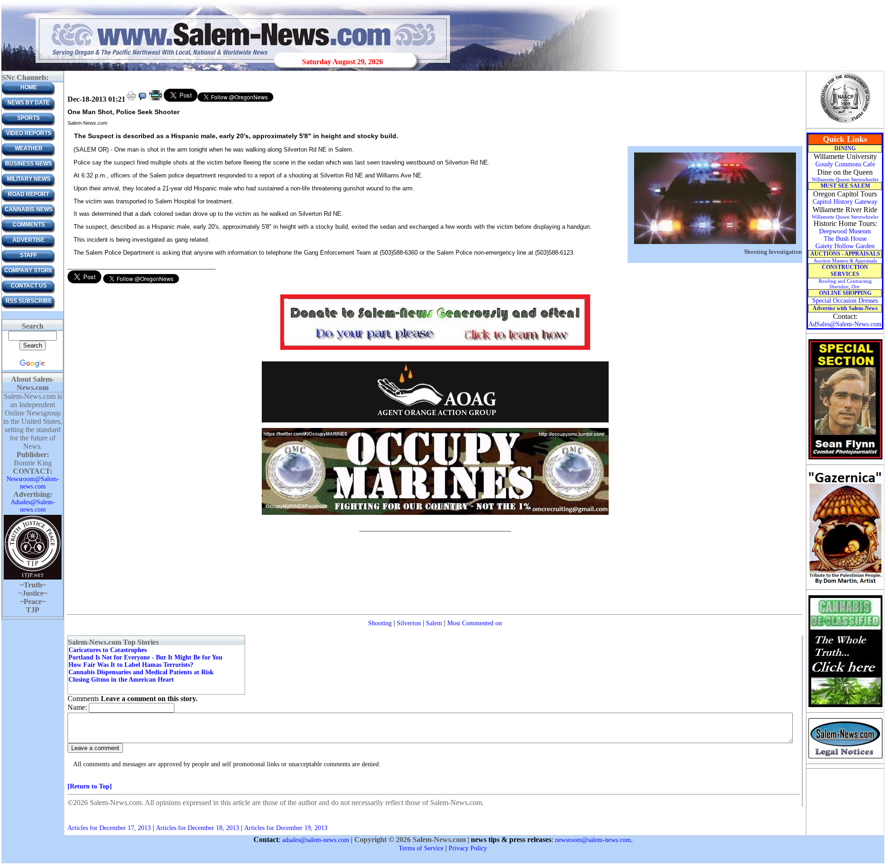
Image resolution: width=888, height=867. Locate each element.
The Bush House (845, 238)
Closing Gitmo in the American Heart (121, 679)
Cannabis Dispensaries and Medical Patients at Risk (141, 672)
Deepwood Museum (845, 231)
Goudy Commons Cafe (845, 164)
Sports (28, 118)
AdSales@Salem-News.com (845, 324)
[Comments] (142, 99)
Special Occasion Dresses (845, 300)
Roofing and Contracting (845, 283)
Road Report (28, 194)
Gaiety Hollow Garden (845, 246)
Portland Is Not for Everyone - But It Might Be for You (145, 657)
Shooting (380, 623)
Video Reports (28, 133)
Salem (434, 623)
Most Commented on (474, 623)
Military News (28, 179)
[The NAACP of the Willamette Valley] (845, 122)
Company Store (28, 270)
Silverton (409, 623)
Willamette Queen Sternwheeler (845, 179)
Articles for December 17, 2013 (109, 827)
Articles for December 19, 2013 (285, 827)
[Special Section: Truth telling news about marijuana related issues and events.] (845, 706)
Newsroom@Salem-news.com (32, 483)
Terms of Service (421, 848)
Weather (29, 148)
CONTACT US (29, 285)
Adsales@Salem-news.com (33, 506)
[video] (156, 99)
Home (28, 87)
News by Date (28, 102)
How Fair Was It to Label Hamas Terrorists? (130, 664)
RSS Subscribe (29, 301)
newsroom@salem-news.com (593, 839)
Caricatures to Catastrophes (107, 650)
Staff (28, 255)
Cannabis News (29, 209)
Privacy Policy (468, 848)
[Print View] (131, 99)
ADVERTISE (28, 240)
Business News (28, 163)
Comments (28, 224)
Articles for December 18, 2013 (197, 827)
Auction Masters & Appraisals (845, 260)
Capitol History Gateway (845, 201)
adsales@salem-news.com (315, 839)
